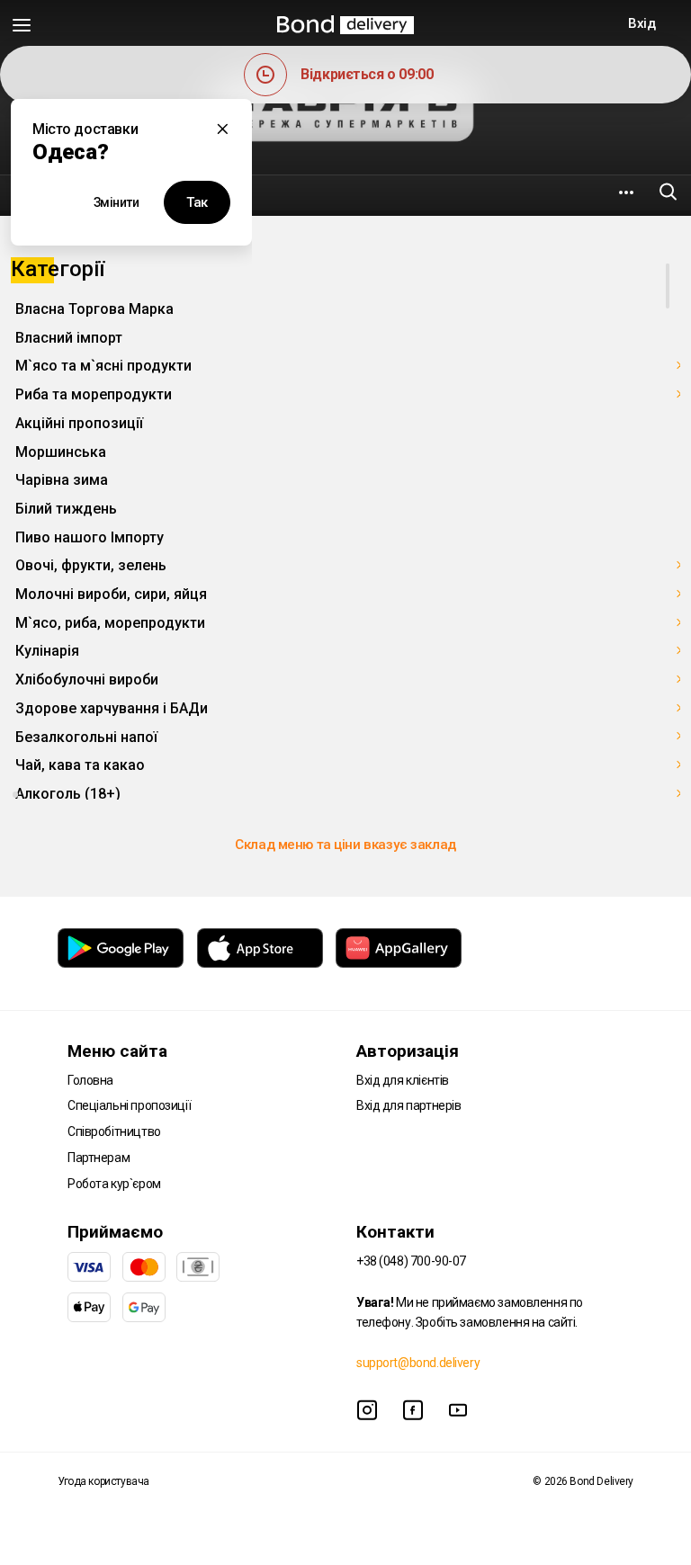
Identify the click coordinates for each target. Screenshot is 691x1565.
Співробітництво (114, 1131)
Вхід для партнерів (408, 1105)
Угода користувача (103, 1481)
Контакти (395, 1231)
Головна (90, 1080)
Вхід (641, 23)
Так (197, 202)
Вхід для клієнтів (402, 1080)
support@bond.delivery (418, 1362)
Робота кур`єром (114, 1183)
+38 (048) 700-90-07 (411, 1261)
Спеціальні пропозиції (129, 1105)
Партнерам (98, 1157)
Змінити (116, 202)
